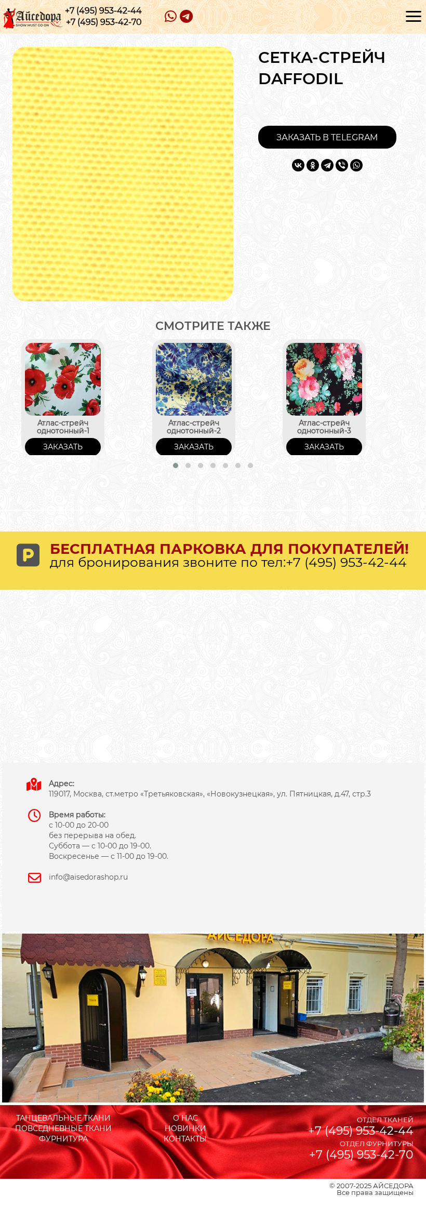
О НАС (185, 1118)
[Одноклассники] (313, 165)
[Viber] (342, 165)
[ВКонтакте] (298, 165)
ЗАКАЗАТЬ (63, 447)
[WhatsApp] (356, 165)
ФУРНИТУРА (63, 1139)
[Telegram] (327, 165)
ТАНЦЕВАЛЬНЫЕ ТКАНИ (63, 1118)
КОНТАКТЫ (185, 1139)
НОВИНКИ (185, 1128)
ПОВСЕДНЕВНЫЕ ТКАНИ (63, 1128)
